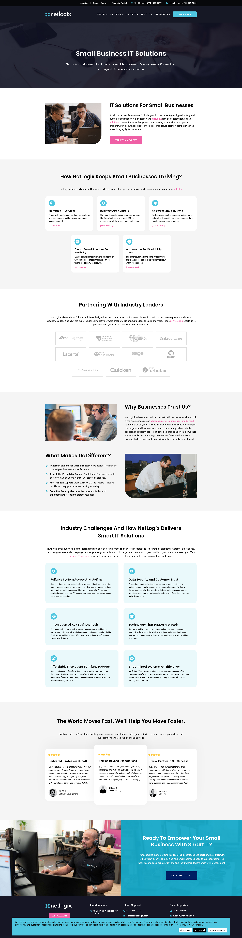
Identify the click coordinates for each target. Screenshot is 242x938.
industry (178, 189)
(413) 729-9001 (180, 911)
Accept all (200, 930)
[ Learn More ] (55, 226)
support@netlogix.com (137, 916)
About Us (145, 14)
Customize (185, 930)
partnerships (176, 321)
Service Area (161, 14)
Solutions (115, 14)
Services (101, 14)
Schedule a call (184, 14)
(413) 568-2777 (133, 911)
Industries (131, 14)
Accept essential (217, 930)
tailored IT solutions (79, 556)
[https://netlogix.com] (58, 14)
